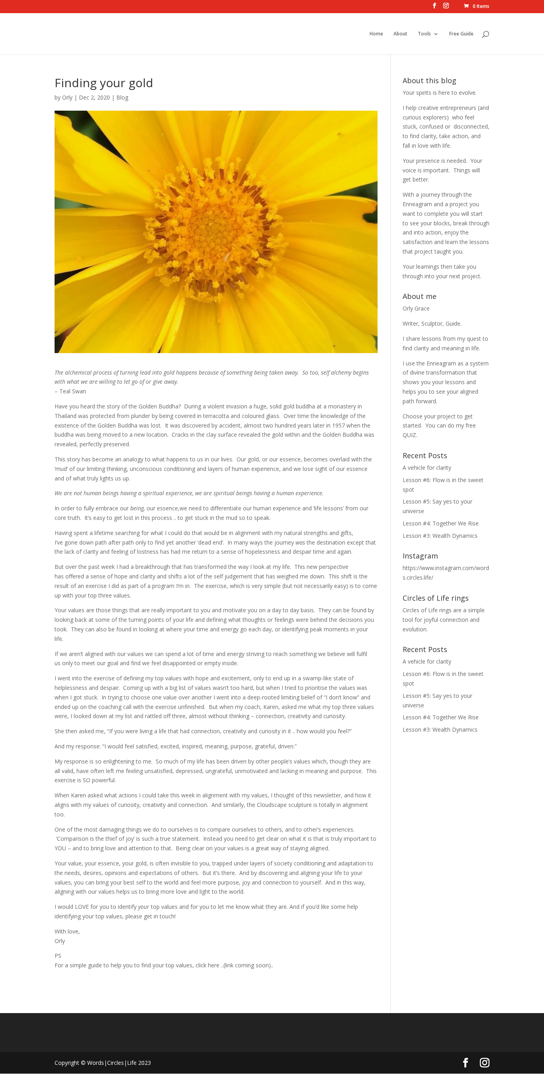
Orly (67, 97)
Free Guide (461, 34)
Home (376, 34)
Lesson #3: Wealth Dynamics (440, 535)
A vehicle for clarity (427, 467)
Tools (424, 34)
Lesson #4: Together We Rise (441, 523)
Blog (122, 97)
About (400, 34)
